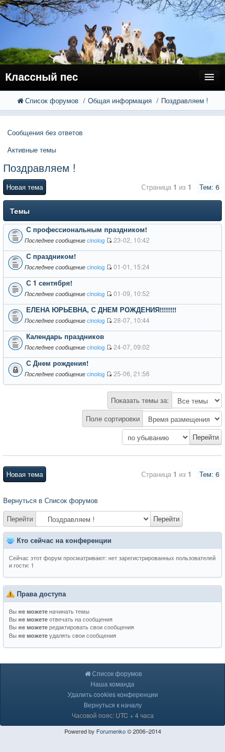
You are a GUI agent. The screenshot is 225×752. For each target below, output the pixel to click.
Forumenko (111, 731)
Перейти (20, 519)
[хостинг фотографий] (112, 31)
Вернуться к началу (113, 704)
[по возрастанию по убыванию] (112, 437)
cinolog (96, 240)
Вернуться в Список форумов (50, 500)
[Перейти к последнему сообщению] (109, 240)
